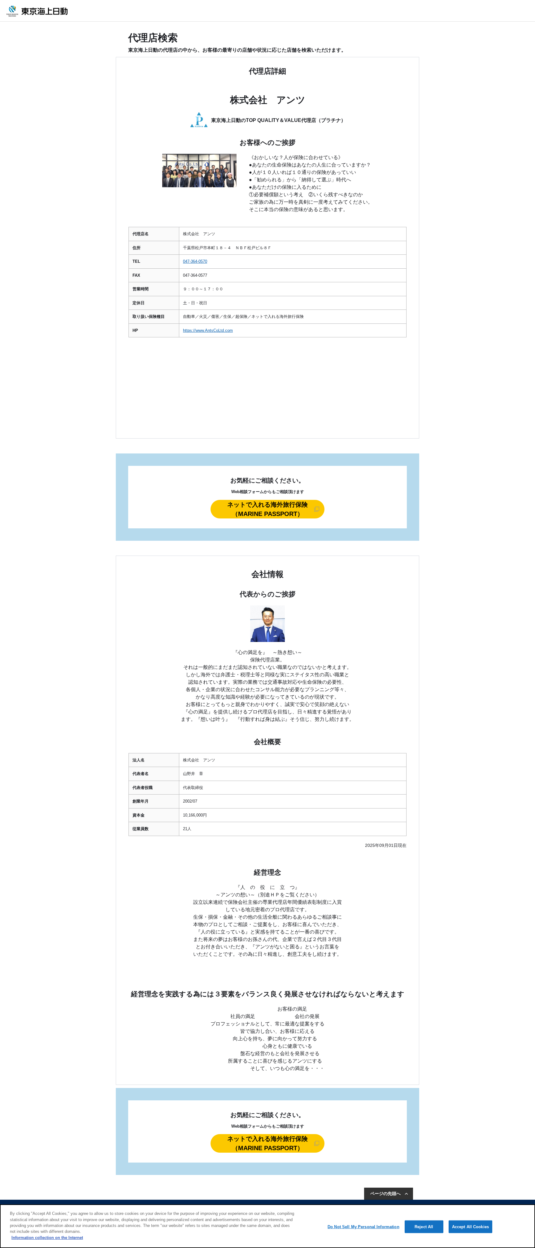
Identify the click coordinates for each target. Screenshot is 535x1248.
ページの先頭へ (385, 1193)
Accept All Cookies (470, 1226)
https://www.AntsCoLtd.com (208, 330)
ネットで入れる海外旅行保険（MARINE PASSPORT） (267, 509)
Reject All (424, 1226)
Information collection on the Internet (47, 1237)
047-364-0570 (195, 261)
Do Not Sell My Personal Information (363, 1226)
